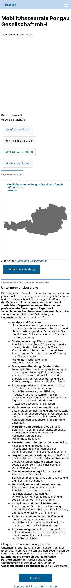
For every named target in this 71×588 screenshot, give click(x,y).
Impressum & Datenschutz (30, 586)
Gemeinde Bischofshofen (31, 260)
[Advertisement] (35, 75)
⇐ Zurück (35, 578)
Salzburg (10, 4)
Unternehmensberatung (20, 269)
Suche (53, 586)
